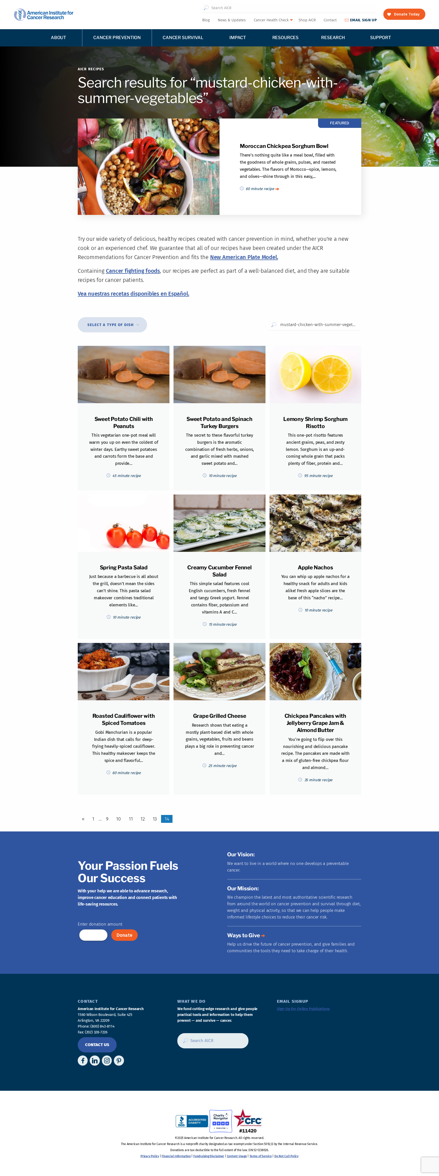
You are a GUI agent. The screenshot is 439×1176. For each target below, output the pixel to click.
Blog (206, 20)
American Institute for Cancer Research (43, 14)
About (58, 37)
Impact (237, 37)
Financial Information (176, 1156)
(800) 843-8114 (102, 1026)
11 (131, 819)
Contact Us (97, 1044)
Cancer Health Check (271, 20)
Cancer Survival (183, 37)
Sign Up (363, 20)
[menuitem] (206, 20)
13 (155, 819)
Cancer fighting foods (133, 270)
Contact (330, 20)
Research (333, 37)
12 (142, 819)
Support (380, 37)
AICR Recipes (91, 69)
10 (118, 819)
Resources (285, 37)
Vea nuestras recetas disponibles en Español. (133, 293)
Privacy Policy (149, 1156)
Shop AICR (307, 20)
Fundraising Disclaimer (208, 1156)
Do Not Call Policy (286, 1156)
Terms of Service (260, 1156)
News (232, 20)
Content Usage (237, 1156)
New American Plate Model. (244, 257)
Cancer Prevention (117, 37)
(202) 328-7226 (96, 1032)
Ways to (243, 935)
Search (206, 8)
